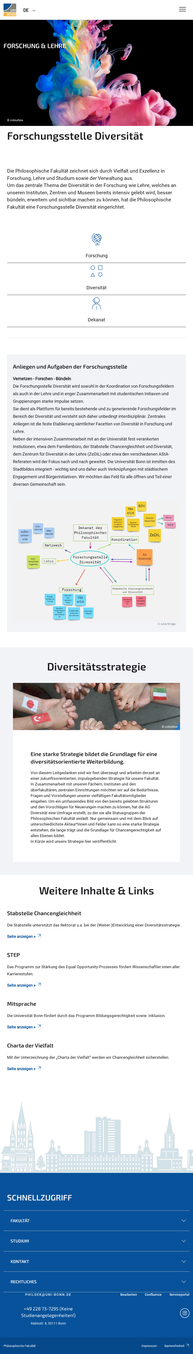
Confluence (153, 1294)
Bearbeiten (128, 1294)
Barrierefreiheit (174, 1346)
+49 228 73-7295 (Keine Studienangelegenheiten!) (48, 1312)
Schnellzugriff (39, 1197)
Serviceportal (179, 1294)
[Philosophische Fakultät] (10, 10)
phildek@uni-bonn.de (48, 1294)
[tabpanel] (96, 73)
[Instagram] (184, 1313)
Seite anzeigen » (21, 985)
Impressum (149, 1346)
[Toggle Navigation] (182, 9)
